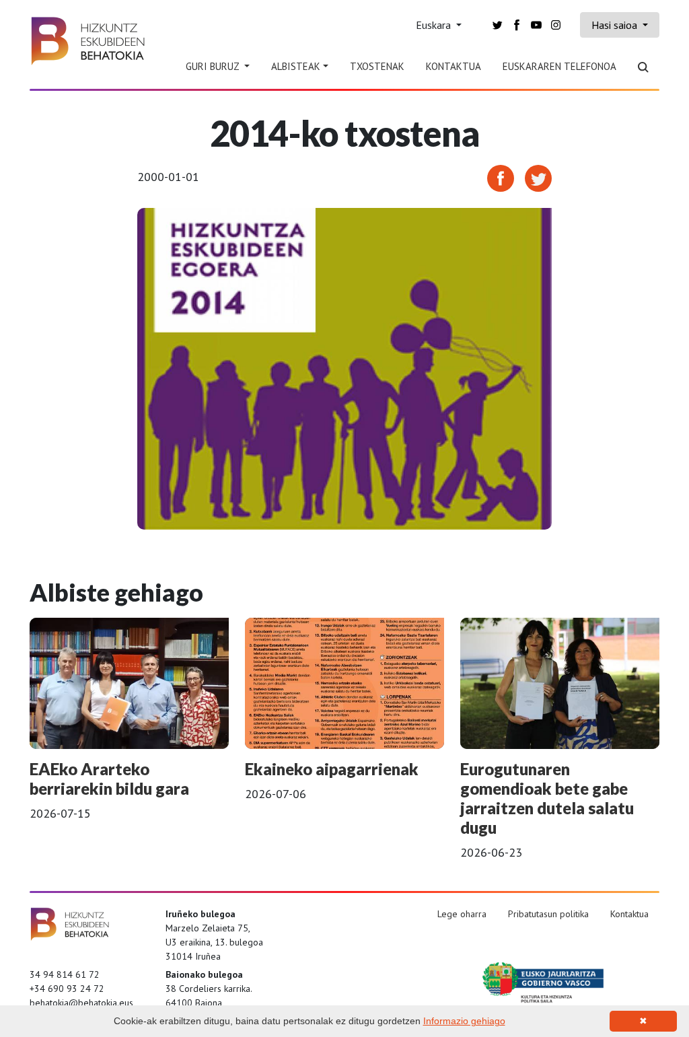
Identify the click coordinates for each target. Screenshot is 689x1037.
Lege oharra (461, 914)
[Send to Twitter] (538, 176)
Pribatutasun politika (548, 914)
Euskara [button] (435, 25)
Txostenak (377, 66)
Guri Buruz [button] (214, 66)
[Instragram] (556, 24)
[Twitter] (497, 24)
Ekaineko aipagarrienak (332, 769)
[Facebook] (517, 24)
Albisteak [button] (295, 66)
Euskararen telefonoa (559, 66)
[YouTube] (536, 24)
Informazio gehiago (464, 1020)
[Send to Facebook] (500, 176)
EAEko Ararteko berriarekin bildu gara (109, 778)
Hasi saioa (615, 25)
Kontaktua (453, 66)
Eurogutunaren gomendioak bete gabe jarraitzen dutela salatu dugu (547, 797)
